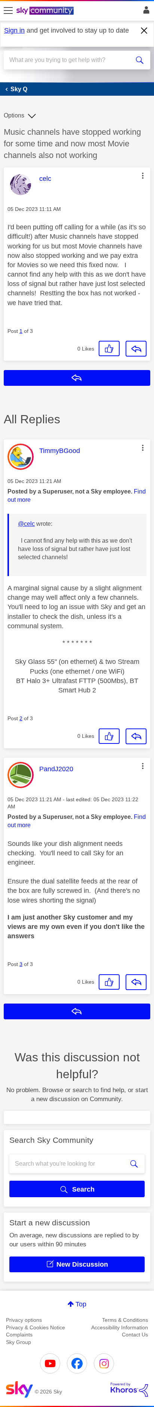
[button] (143, 175)
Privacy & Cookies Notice (35, 1327)
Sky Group (18, 1342)
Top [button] (81, 1304)
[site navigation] (8, 10)
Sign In (144, 12)
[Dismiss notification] (144, 31)
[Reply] (136, 349)
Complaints (19, 1335)
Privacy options (24, 1320)
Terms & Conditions (125, 1320)
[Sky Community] (46, 11)
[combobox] (69, 60)
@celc (26, 524)
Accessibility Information (119, 1327)
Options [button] (14, 115)
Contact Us (135, 1335)
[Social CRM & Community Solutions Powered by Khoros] (129, 1390)
